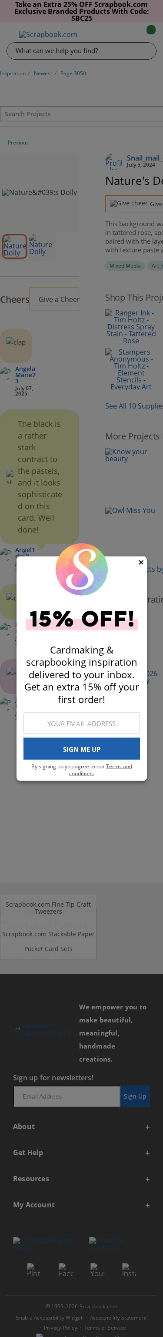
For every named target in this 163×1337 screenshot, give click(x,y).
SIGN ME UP (81, 748)
